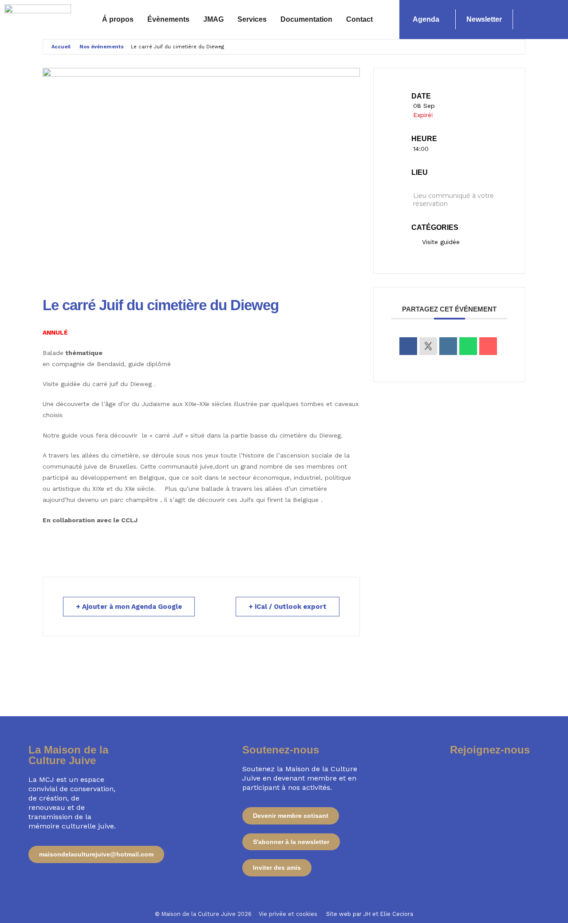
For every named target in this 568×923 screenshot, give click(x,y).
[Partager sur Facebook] (408, 346)
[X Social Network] (428, 346)
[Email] (488, 346)
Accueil (61, 47)
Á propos (118, 19)
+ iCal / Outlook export (287, 607)
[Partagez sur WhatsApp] (468, 346)
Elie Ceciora (396, 914)
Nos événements (101, 47)
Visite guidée (441, 241)
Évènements (168, 19)
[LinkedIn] (448, 346)
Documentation (306, 19)
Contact (359, 19)
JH (367, 914)
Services (252, 19)
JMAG (213, 19)
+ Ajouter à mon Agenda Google (129, 607)
